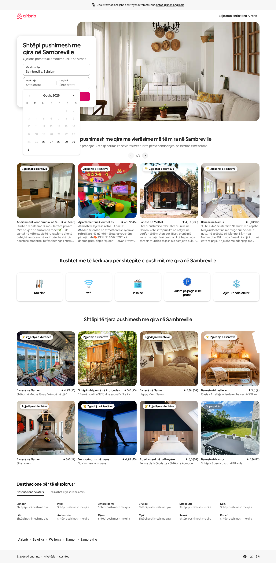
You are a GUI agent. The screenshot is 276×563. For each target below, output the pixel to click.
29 (66, 142)
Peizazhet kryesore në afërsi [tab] (67, 492)
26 (43, 142)
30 (73, 142)
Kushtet (64, 556)
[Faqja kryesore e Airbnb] (26, 16)
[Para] (145, 156)
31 (29, 149)
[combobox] (56, 71)
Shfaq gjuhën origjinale (170, 5)
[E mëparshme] (131, 156)
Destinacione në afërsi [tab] (30, 492)
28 (58, 142)
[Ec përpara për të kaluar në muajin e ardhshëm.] (73, 95)
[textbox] (39, 85)
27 (51, 142)
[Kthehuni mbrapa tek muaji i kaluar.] (29, 95)
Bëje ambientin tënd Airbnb (238, 16)
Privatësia (49, 556)
